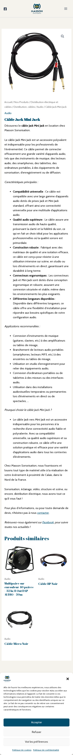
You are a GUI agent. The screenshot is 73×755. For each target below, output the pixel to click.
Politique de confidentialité (46, 750)
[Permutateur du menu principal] (65, 8)
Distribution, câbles (24, 106)
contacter (43, 513)
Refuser (36, 732)
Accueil (8, 102)
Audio (40, 106)
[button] (67, 679)
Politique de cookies (21, 750)
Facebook (48, 522)
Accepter (36, 722)
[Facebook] (5, 9)
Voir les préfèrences (36, 741)
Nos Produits (21, 102)
